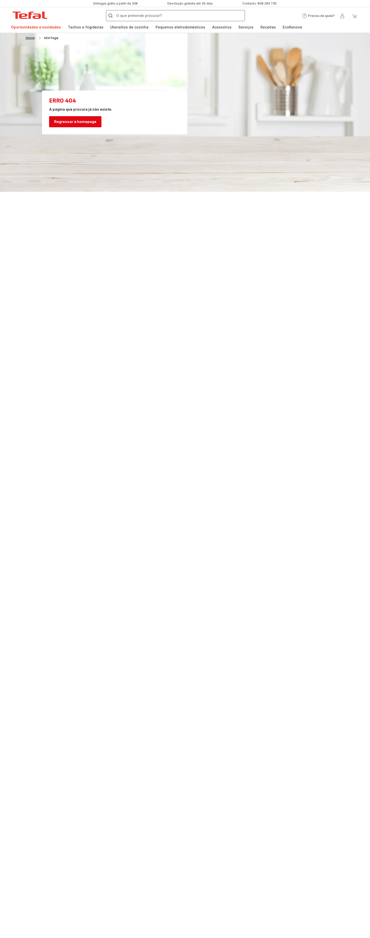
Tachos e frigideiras (85, 27)
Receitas (268, 27)
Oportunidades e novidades (36, 27)
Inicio (30, 38)
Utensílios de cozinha (129, 27)
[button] (318, 15)
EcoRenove (292, 27)
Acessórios (222, 27)
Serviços (245, 27)
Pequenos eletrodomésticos (180, 27)
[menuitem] (36, 27)
